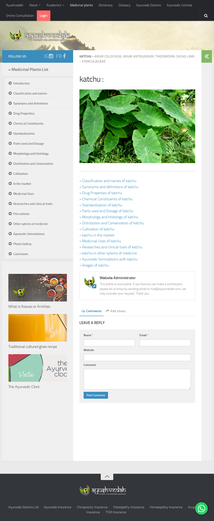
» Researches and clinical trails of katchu (110, 247)
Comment (90, 365)
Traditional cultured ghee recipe (32, 346)
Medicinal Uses (23, 194)
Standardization (24, 133)
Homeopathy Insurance (166, 507)
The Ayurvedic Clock (23, 386)
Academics (53, 5)
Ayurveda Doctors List (23, 507)
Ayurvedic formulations (29, 234)
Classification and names (30, 93)
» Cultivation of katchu (96, 229)
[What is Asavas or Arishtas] (37, 287)
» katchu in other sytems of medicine (108, 253)
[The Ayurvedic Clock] (37, 368)
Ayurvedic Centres (179, 5)
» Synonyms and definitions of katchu (108, 187)
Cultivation (20, 174)
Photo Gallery (22, 244)
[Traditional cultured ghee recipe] (37, 328)
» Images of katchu (94, 265)
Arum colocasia (107, 56)
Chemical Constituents (28, 123)
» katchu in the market (96, 235)
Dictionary (106, 5)
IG (46, 56)
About (33, 5)
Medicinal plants (81, 5)
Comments (94, 311)
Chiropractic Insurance (92, 507)
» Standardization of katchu (100, 205)
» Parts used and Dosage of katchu (106, 211)
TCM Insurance (116, 512)
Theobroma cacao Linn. (175, 56)
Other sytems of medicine (30, 224)
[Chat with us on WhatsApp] (201, 508)
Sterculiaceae (94, 61)
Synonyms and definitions (30, 103)
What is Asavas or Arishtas (29, 306)
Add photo (117, 311)
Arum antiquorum (138, 56)
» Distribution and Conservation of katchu (111, 223)
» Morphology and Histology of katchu (108, 217)
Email (143, 335)
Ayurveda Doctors (148, 5)
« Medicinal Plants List (28, 69)
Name (88, 335)
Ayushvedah (14, 5)
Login (43, 16)
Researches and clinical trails (32, 204)
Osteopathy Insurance (128, 507)
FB (59, 56)
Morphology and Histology (30, 154)
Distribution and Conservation (33, 164)
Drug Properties (23, 113)
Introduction (21, 83)
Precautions (21, 214)
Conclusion (20, 254)
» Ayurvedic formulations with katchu (108, 259)
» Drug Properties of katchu (100, 193)
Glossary (124, 5)
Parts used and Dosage (28, 144)
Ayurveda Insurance (57, 507)
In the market (22, 184)
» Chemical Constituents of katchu (105, 199)
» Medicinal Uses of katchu (100, 241)
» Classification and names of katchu (107, 181)
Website (89, 350)
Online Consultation (20, 16)
